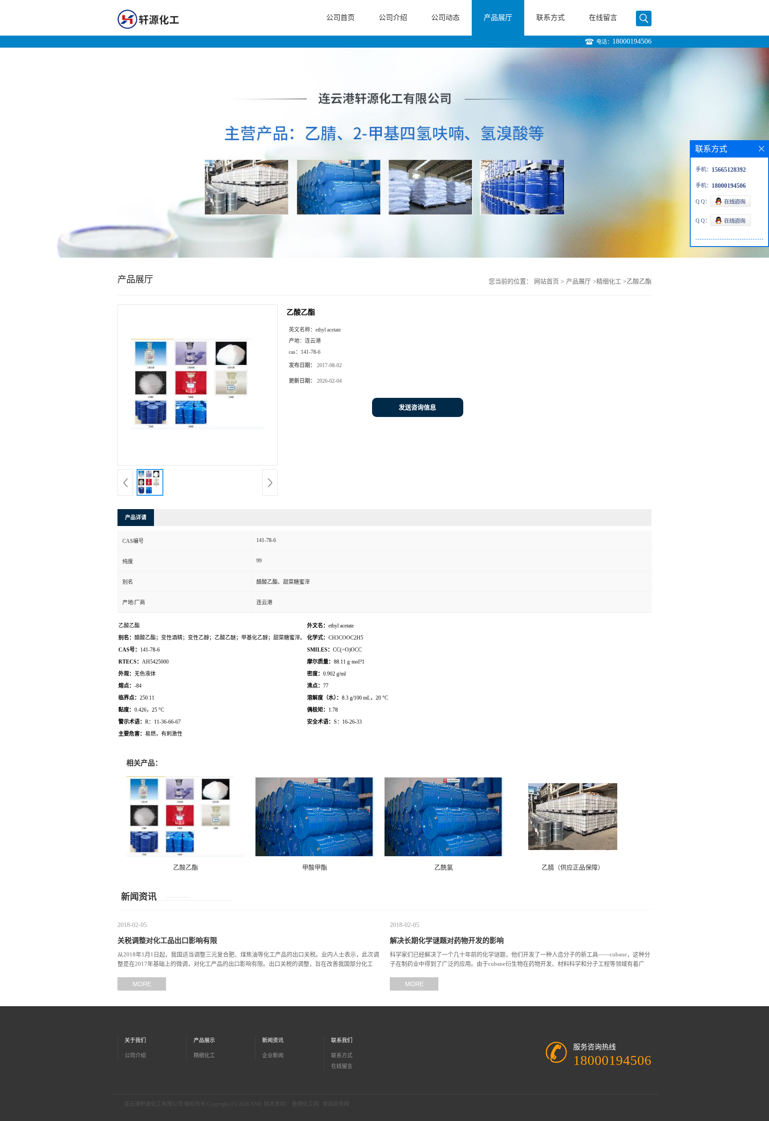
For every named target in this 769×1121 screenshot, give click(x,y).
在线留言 (603, 17)
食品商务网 (336, 1104)
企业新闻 (272, 1055)
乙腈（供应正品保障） (573, 867)
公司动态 (445, 17)
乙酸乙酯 (185, 867)
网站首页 (546, 281)
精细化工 (608, 281)
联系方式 (550, 17)
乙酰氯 (443, 867)
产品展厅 (498, 17)
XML (257, 1104)
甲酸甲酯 (314, 867)
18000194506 (632, 41)
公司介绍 (393, 17)
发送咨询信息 (417, 407)
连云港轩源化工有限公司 (153, 1104)
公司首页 (340, 17)
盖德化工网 (305, 1104)
